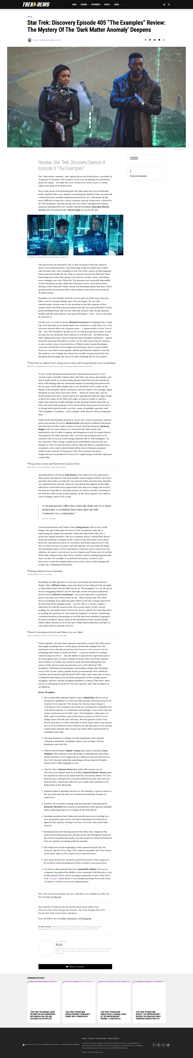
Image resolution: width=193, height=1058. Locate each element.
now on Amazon (53, 897)
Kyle (37, 40)
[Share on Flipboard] (155, 40)
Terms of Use (101, 1038)
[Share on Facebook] (145, 40)
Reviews (84, 4)
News (74, 4)
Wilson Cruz (93, 929)
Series (116, 4)
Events (107, 4)
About (84, 1038)
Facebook (71, 918)
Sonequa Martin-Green (48, 929)
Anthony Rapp (58, 926)
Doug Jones (97, 926)
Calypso (53, 878)
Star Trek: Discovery (68, 929)
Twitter (62, 918)
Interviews (95, 4)
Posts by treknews (138, 176)
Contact (91, 1038)
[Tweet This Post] (150, 40)
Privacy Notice (113, 1038)
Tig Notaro (82, 929)
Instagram (86, 918)
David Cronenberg (83, 926)
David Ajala (69, 926)
